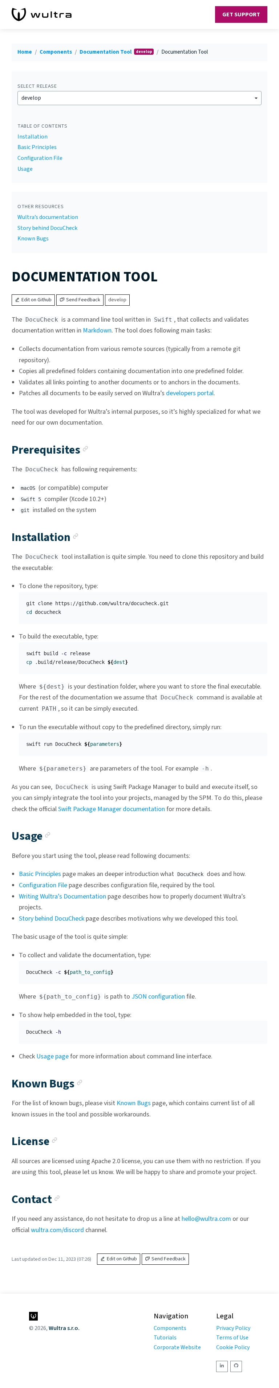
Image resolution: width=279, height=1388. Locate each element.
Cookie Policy (233, 1347)
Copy (256, 600)
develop (31, 98)
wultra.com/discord (57, 1230)
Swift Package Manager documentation (111, 809)
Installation (32, 137)
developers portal (190, 393)
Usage (25, 169)
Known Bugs (33, 239)
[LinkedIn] (222, 1366)
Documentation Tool (106, 52)
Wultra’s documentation (47, 217)
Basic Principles (37, 147)
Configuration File (39, 158)
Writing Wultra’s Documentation (62, 896)
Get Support (241, 14)
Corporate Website (177, 1347)
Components (56, 52)
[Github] (236, 1366)
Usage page (52, 1056)
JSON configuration (158, 996)
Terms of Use (232, 1338)
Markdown (97, 330)
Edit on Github (36, 299)
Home (24, 52)
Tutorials (165, 1338)
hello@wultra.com (206, 1218)
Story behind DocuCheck (47, 228)
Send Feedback (83, 299)
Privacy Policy (233, 1328)
